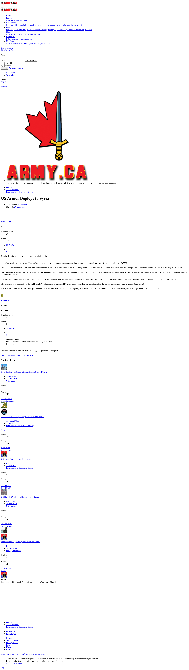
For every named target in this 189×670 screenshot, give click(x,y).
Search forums (21, 20)
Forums (9, 18)
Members (10, 41)
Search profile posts (42, 43)
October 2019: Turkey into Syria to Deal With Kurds (22, 416)
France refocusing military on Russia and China (20, 542)
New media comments (34, 25)
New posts (10, 20)
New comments (22, 34)
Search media (34, 34)
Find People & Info (14, 30)
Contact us (10, 638)
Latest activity (77, 25)
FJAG (8, 463)
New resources (50, 25)
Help (8, 645)
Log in (3, 82)
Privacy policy (12, 642)
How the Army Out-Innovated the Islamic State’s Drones (24, 372)
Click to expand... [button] (13, 344)
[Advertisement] (78, 601)
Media (8, 32)
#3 (7, 335)
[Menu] (2, 7)
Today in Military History (37, 30)
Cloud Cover (6, 450)
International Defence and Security (20, 425)
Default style (11, 631)
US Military (11, 381)
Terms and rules (12, 640)
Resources (10, 36)
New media (20, 25)
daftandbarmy (11, 376)
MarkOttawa (11, 501)
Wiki (24, 30)
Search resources (25, 39)
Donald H (5, 300)
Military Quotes (54, 30)
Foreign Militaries (13, 551)
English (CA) (11, 633)
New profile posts (63, 25)
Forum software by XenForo (25, 654)
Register (4, 86)
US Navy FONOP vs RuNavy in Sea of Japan (20, 497)
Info (8, 27)
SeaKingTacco (7, 526)
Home (8, 16)
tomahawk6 (22, 204)
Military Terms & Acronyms (72, 30)
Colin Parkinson (7, 401)
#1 (7, 252)
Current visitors (12, 43)
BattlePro (88, 30)
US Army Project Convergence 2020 (16, 459)
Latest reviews (12, 39)
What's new (11, 23)
